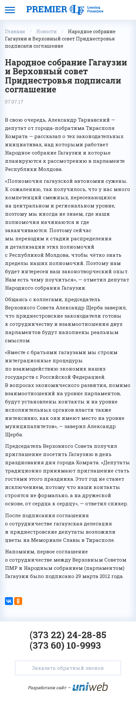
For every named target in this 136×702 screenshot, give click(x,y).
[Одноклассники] (18, 601)
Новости (46, 31)
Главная (15, 31)
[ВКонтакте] (9, 601)
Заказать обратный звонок (68, 668)
